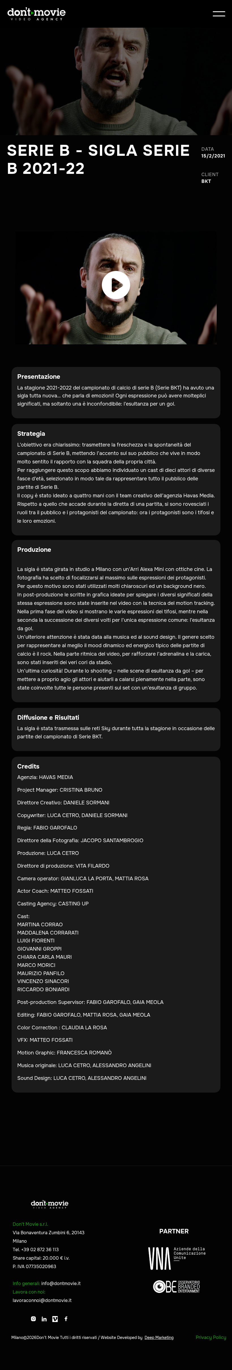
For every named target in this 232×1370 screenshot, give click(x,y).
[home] (36, 14)
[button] (219, 14)
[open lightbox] (116, 287)
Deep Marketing (159, 1337)
